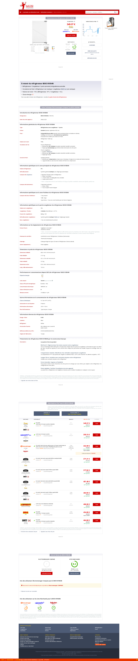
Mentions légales (99, 641)
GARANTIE (71, 419)
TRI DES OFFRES (74, 413)
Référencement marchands (76, 638)
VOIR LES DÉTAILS (74, 573)
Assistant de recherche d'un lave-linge (29, 637)
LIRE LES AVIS (71, 53)
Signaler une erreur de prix (47, 531)
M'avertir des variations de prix (29, 531)
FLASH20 (93, 453)
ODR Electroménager (50, 637)
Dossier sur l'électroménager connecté (29, 641)
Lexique (22, 644)
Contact (97, 643)
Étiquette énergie (24, 275)
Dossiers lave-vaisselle (25, 640)
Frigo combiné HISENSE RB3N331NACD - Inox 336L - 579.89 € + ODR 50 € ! (40, 659)
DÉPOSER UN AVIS (92, 58)
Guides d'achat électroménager (27, 643)
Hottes (47, 630)
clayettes (29, 174)
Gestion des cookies (100, 644)
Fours (96, 629)
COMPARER (92, 45)
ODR (2, 659)
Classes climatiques (25, 300)
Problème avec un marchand (26, 646)
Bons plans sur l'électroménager (53, 638)
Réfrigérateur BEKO (46, 12)
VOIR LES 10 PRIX (71, 35)
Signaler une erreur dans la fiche (29, 380)
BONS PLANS (10, 659)
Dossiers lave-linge (24, 638)
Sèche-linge (48, 627)
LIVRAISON (47, 413)
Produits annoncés (49, 640)
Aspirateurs (73, 630)
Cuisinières (22, 630)
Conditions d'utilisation (101, 638)
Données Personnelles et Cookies (103, 640)
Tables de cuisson (74, 629)
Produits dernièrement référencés (53, 641)
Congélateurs (23, 629)
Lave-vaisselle (73, 627)
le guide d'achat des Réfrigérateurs (57, 97)
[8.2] (74, 48)
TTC (89, 419)
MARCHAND (25, 419)
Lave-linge (22, 627)
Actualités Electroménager (76, 637)
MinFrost (64, 89)
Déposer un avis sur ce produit (29, 591)
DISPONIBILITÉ (37, 419)
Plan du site (98, 637)
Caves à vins (48, 629)
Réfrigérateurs (98, 627)
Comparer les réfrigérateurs (31, 12)
